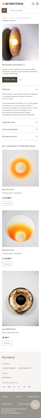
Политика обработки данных (28, 404)
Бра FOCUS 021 (8, 189)
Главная (4, 18)
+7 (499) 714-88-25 (8, 368)
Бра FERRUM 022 (9, 329)
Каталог (11, 18)
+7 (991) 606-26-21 (24, 368)
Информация (33, 397)
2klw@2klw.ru (6, 377)
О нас (18, 397)
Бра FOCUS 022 (8, 250)
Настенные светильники (23, 18)
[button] (33, 3)
